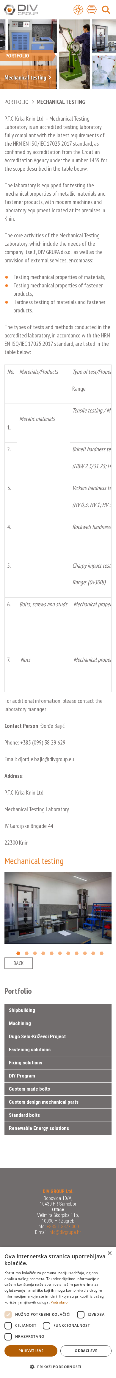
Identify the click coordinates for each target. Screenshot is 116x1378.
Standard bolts (24, 1115)
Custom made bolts (29, 1089)
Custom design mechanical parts (44, 1102)
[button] (58, 1367)
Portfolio (16, 102)
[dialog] (58, 1312)
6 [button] (60, 953)
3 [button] (35, 953)
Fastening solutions (30, 1049)
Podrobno (59, 1302)
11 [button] (102, 953)
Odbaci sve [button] (86, 1350)
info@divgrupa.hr (64, 1232)
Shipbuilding (22, 1010)
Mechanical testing (61, 102)
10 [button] (93, 953)
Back (18, 963)
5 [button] (52, 953)
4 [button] (43, 953)
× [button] (109, 1253)
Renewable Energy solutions (39, 1128)
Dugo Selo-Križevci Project (37, 1036)
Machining (20, 1023)
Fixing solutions (25, 1063)
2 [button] (27, 953)
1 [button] (18, 953)
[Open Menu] (78, 9)
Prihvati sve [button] (31, 1350)
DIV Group (28, 10)
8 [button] (77, 953)
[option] (58, 908)
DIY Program (22, 1076)
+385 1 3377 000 (62, 1226)
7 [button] (68, 953)
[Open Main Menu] (92, 9)
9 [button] (85, 953)
